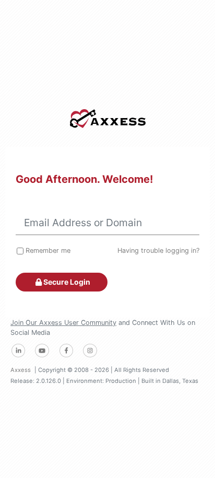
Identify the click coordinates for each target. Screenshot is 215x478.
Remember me (48, 250)
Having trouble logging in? (158, 250)
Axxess (20, 370)
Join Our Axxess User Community (63, 323)
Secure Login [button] (66, 281)
